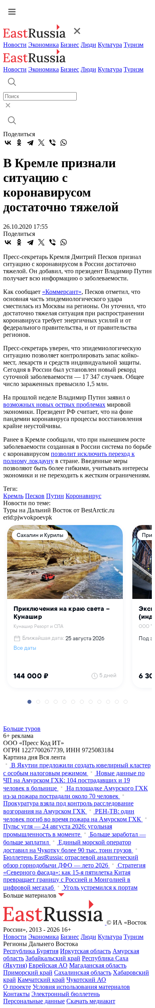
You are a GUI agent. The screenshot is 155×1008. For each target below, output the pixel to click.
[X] (41, 142)
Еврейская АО (48, 965)
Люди (88, 44)
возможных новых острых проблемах (54, 404)
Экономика (43, 44)
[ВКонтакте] (8, 142)
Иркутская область (85, 951)
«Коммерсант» (61, 291)
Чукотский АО (86, 979)
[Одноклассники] (19, 142)
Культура (110, 44)
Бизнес (69, 44)
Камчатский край (41, 979)
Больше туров (22, 728)
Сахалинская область (82, 972)
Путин (55, 495)
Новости (15, 44)
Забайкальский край (52, 958)
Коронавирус (83, 495)
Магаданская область (97, 965)
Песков (35, 495)
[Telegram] (30, 142)
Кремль (13, 495)
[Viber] (52, 142)
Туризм (133, 44)
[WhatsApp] (63, 142)
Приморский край (27, 972)
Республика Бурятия (30, 951)
